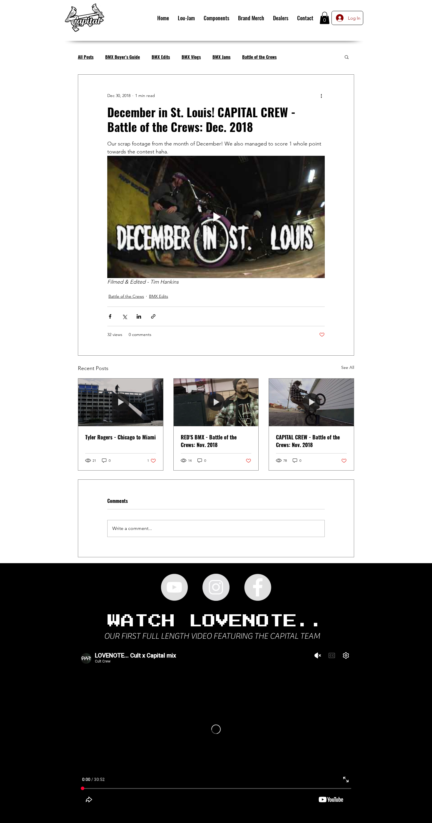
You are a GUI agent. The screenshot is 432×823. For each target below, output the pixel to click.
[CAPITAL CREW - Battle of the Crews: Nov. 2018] (311, 402)
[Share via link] (153, 316)
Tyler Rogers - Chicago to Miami (120, 437)
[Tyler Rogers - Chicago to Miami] (120, 402)
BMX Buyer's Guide (122, 56)
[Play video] (216, 217)
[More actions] (321, 95)
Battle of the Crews (259, 56)
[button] (324, 18)
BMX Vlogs (191, 56)
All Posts (85, 56)
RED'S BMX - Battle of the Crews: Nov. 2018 (209, 441)
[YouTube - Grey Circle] (174, 587)
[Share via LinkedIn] (139, 316)
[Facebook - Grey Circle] (257, 587)
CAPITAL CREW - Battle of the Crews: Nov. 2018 (308, 441)
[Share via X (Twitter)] (124, 316)
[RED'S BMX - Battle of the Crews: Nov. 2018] (216, 402)
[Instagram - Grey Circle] (216, 587)
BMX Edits (161, 56)
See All (347, 367)
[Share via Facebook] (110, 316)
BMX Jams (221, 56)
